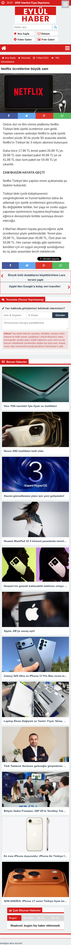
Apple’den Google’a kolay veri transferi (34, 286)
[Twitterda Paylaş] (26, 115)
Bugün (13, 917)
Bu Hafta (28, 917)
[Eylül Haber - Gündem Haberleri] (35, 14)
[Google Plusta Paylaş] (44, 115)
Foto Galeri (48, 39)
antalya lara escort (11, 943)
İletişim (45, 34)
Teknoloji (25, 58)
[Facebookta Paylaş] (9, 115)
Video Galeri (24, 39)
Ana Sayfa (23, 34)
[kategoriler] (67, 48)
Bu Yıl (55, 917)
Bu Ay (40, 917)
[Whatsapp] (62, 115)
